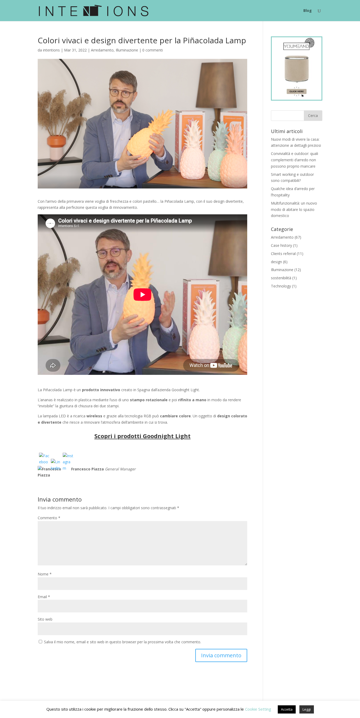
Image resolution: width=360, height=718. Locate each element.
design (276, 261)
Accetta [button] (287, 709)
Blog (307, 11)
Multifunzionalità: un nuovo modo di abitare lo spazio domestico (294, 209)
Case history (281, 245)
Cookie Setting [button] (258, 709)
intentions (51, 50)
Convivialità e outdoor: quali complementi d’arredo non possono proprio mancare (294, 160)
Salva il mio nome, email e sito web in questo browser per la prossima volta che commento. (122, 641)
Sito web (45, 619)
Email (44, 596)
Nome (45, 574)
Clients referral (283, 253)
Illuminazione (127, 50)
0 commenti (152, 50)
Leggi (307, 709)
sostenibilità (281, 277)
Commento (49, 517)
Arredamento (102, 50)
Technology (281, 286)
